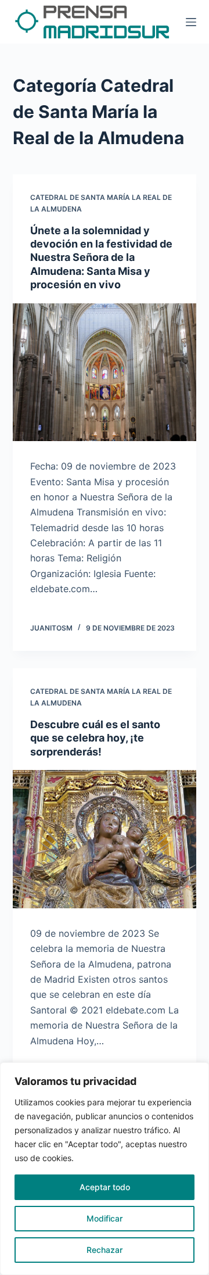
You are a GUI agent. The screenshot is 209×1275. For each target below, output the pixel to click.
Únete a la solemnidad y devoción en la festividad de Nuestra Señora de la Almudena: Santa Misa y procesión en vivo (101, 257)
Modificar (104, 1218)
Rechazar (104, 1250)
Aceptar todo (105, 1187)
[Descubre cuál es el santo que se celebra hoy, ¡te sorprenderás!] (105, 839)
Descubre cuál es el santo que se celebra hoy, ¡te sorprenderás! (95, 738)
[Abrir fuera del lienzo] (191, 22)
